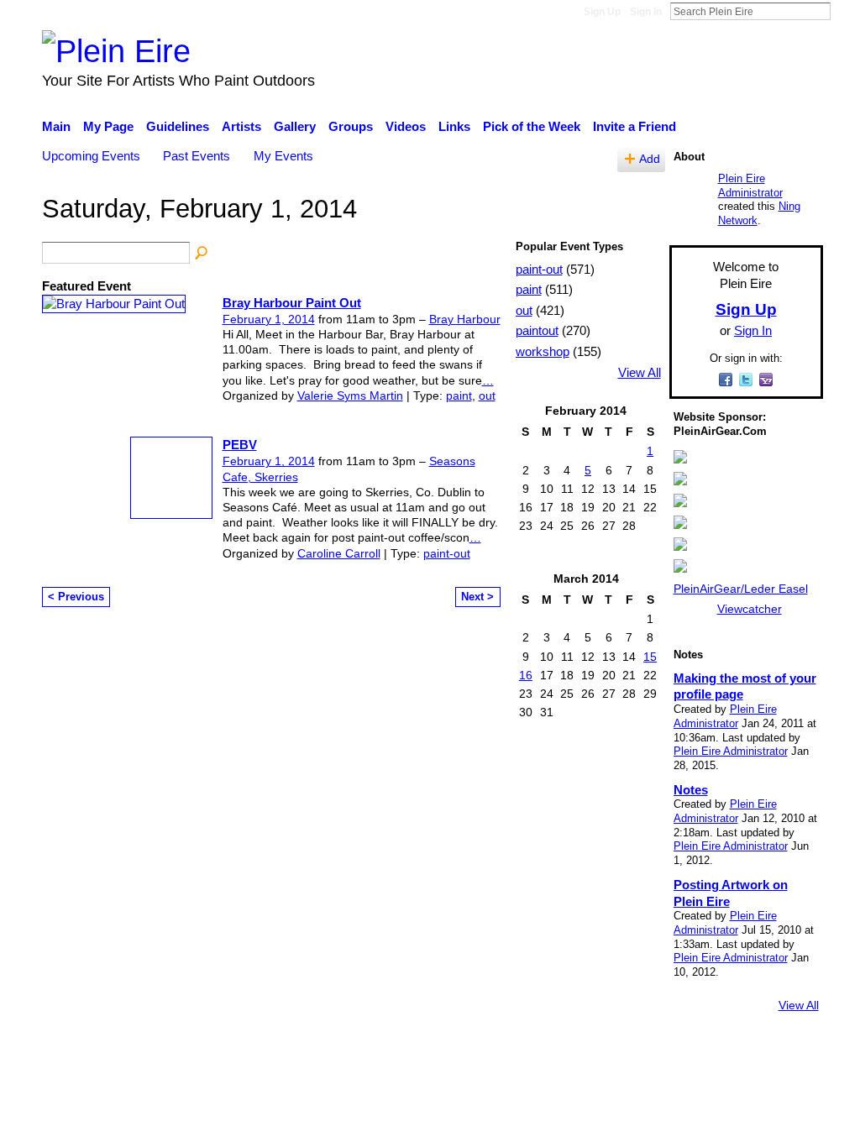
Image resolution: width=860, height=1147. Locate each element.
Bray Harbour (465, 319)
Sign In (646, 12)
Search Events (202, 253)
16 (525, 675)
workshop (542, 351)
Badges (588, 1051)
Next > (477, 596)
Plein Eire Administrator (750, 185)
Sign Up (602, 12)
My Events (283, 156)
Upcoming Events (91, 156)
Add (649, 159)
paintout (537, 330)
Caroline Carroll (338, 553)
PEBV (240, 444)
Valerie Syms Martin (350, 395)
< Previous (76, 596)
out (487, 395)
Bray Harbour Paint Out (292, 303)
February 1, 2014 (269, 319)
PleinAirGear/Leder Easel (741, 588)
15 (650, 656)
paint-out (446, 553)
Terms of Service (776, 1051)
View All (639, 373)
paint (459, 395)
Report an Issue (669, 1051)
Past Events (196, 156)
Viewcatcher (749, 608)
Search (844, 10)
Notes (691, 790)
